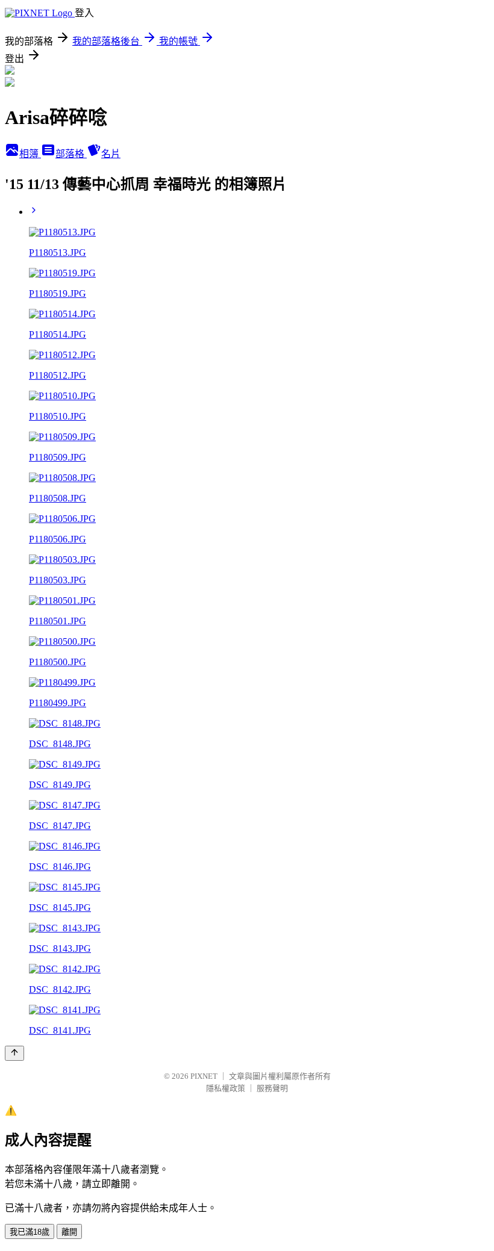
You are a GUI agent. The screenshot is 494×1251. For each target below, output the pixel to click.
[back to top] (14, 1053)
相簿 (30, 154)
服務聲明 (272, 1088)
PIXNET (203, 1076)
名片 (110, 154)
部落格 (71, 154)
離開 (69, 1232)
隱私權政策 (225, 1088)
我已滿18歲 (29, 1232)
